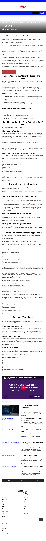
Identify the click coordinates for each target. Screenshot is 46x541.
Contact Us (35, 13)
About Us (4, 528)
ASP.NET (4, 497)
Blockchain (4, 499)
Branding (25, 499)
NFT (24, 508)
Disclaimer (4, 530)
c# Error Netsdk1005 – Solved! (29, 455)
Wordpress (26, 513)
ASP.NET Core (26, 497)
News (3, 508)
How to (25, 504)
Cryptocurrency (5, 504)
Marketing (4, 506)
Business (4, 501)
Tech (25, 511)
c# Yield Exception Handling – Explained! (31, 418)
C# (24, 501)
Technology (4, 513)
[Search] (41, 519)
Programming (5, 511)
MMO (25, 506)
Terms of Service (5, 523)
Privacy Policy (5, 533)
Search (3, 516)
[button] (13, 72)
